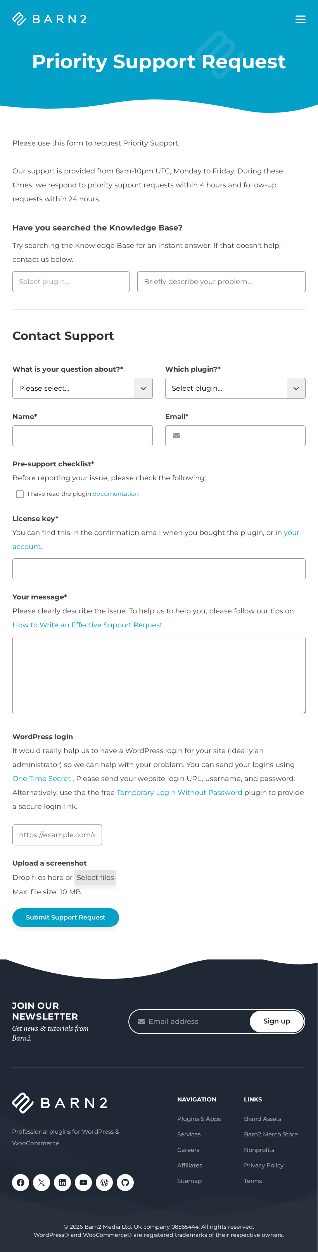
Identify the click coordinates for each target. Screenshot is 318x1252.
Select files (95, 877)
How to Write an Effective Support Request (87, 625)
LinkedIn (62, 1182)
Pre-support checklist (53, 464)
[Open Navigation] (301, 19)
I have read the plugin (83, 493)
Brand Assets (262, 1118)
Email (176, 416)
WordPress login (42, 736)
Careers (188, 1149)
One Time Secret (42, 778)
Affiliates (189, 1165)
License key (35, 518)
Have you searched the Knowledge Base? (97, 227)
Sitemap (189, 1180)
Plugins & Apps (199, 1118)
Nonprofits (259, 1149)
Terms (253, 1180)
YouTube (83, 1182)
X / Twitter (41, 1182)
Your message (39, 597)
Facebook (20, 1182)
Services (188, 1134)
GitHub (125, 1182)
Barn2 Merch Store (271, 1134)
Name (24, 416)
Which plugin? (193, 369)
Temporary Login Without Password (179, 792)
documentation (116, 493)
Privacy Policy (263, 1165)
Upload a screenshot (49, 863)
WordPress (104, 1182)
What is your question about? (67, 369)
